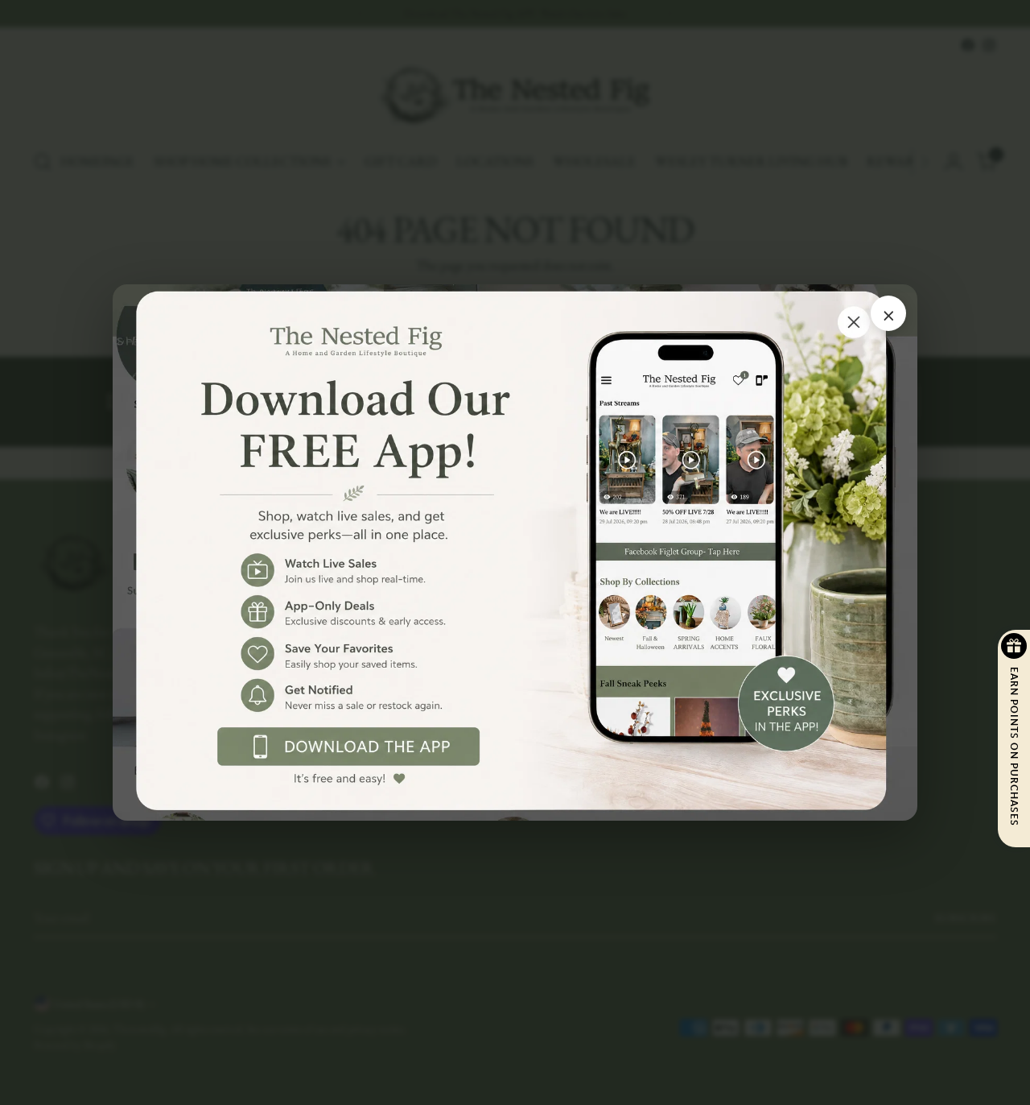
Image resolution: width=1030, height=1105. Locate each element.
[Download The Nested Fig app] (515, 553)
